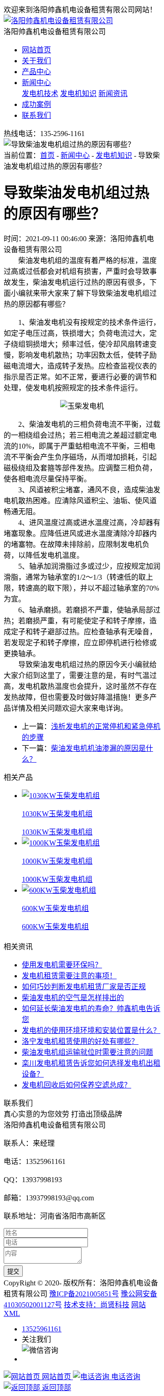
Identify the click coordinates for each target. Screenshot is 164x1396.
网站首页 (36, 50)
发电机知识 (78, 93)
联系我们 (36, 115)
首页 (47, 155)
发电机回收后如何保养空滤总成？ (76, 1085)
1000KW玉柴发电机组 (57, 879)
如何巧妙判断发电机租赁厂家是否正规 (84, 987)
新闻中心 (36, 82)
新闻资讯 (113, 93)
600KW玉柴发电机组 (55, 927)
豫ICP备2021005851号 (84, 1294)
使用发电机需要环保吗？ (62, 965)
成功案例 (36, 104)
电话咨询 (124, 1377)
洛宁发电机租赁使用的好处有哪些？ (80, 1041)
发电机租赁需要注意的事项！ (69, 976)
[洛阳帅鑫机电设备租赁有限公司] (58, 21)
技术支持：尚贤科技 (96, 1305)
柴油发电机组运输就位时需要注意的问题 (87, 1052)
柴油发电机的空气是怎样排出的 (73, 997)
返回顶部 (55, 1387)
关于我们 (36, 61)
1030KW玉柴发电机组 (57, 832)
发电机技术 (40, 93)
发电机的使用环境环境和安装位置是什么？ (91, 1030)
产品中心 (36, 72)
